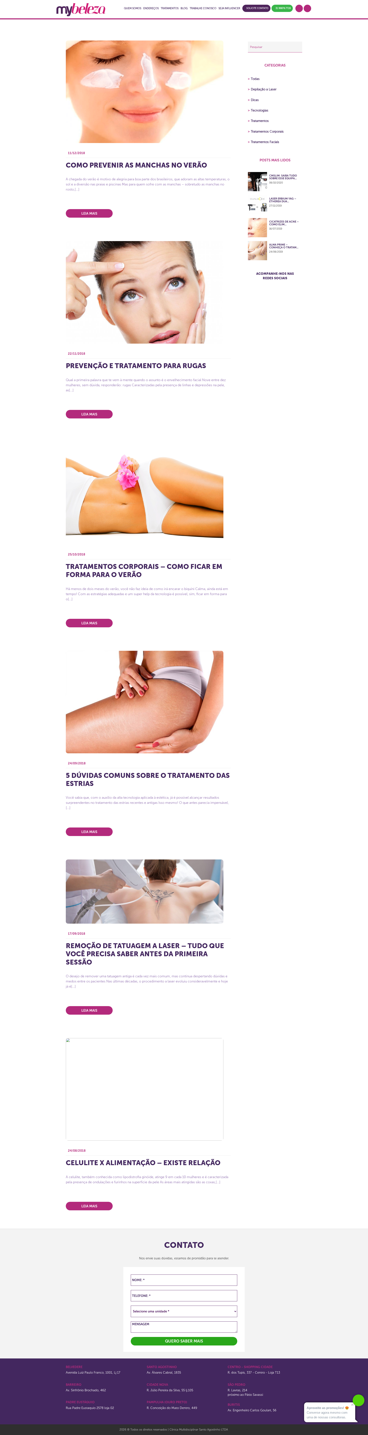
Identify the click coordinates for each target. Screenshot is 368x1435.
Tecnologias (258, 110)
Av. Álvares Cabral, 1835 (164, 1372)
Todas (254, 79)
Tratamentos (258, 121)
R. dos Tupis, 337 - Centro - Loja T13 (254, 1372)
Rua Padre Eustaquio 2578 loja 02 (90, 1408)
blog (184, 8)
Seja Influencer (229, 8)
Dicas (253, 100)
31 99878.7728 (283, 8)
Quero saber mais (184, 1341)
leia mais (89, 213)
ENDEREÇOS (151, 8)
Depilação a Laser (262, 89)
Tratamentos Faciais (263, 142)
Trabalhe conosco (203, 8)
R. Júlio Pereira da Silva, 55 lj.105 (170, 1390)
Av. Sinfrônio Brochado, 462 (86, 1390)
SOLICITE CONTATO (257, 8)
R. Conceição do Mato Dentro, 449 (172, 1408)
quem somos (132, 8)
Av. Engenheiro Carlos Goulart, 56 (252, 1410)
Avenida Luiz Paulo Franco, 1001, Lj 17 (93, 1372)
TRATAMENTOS (169, 8)
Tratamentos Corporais (266, 131)
